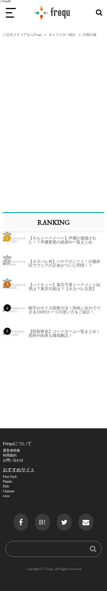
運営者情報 (11, 450)
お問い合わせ (13, 460)
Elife (6, 486)
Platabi (7, 481)
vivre (6, 496)
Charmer (9, 491)
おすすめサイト (19, 469)
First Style (10, 477)
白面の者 (89, 35)
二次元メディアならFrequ (22, 35)
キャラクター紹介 (62, 35)
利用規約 (10, 455)
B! (42, 522)
